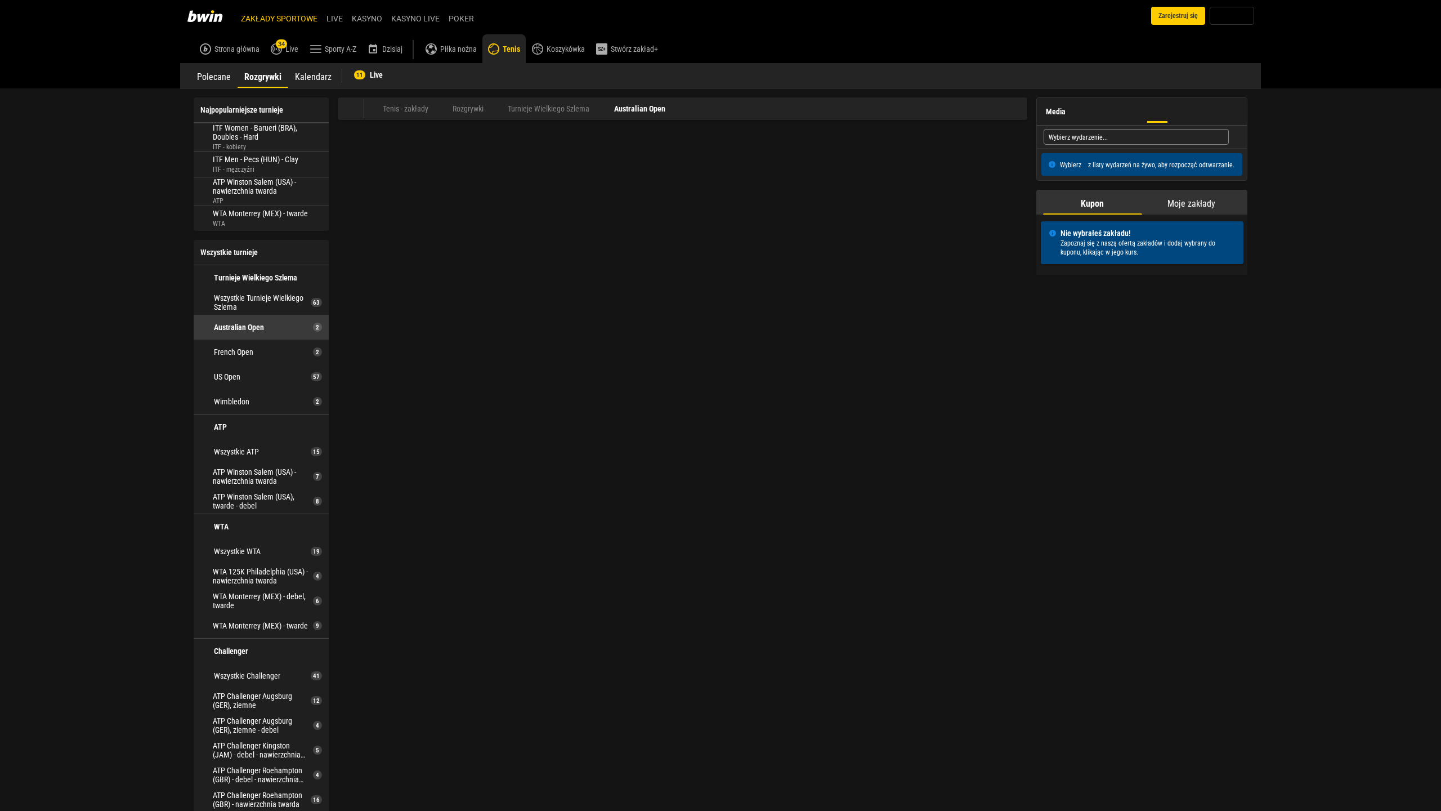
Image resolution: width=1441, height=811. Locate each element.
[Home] (211, 16)
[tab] (214, 75)
